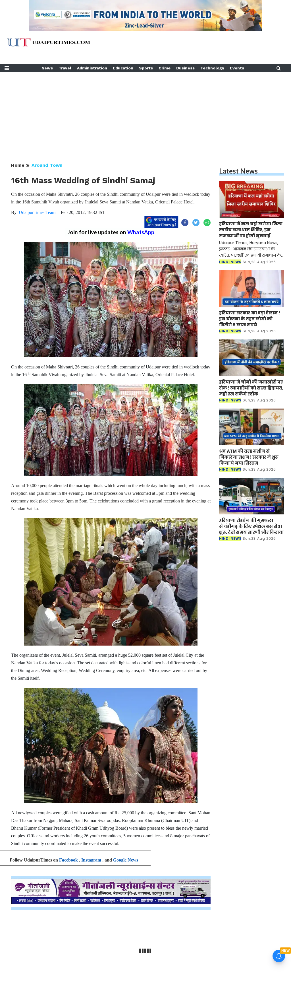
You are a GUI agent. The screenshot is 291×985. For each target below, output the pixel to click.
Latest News (238, 171)
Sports (146, 68)
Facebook (68, 860)
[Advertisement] (145, 112)
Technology (212, 68)
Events (237, 68)
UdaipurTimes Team (37, 212)
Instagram (91, 860)
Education (123, 68)
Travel (65, 68)
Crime (165, 68)
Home (17, 165)
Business (185, 68)
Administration (92, 68)
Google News (125, 860)
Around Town (47, 165)
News (47, 68)
